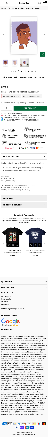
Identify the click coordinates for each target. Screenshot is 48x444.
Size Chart (35, 92)
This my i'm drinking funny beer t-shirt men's (35, 251)
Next (45, 35)
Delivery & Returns (26, 103)
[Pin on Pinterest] (25, 71)
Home (3, 8)
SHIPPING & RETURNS (12, 205)
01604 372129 (6, 305)
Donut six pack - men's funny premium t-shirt (12, 251)
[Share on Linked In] (28, 71)
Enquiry (41, 103)
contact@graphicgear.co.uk (12, 308)
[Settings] (39, 3)
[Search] (7, 3)
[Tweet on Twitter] (22, 71)
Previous (3, 35)
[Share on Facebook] (18, 71)
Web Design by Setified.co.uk (24, 434)
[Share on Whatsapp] (32, 71)
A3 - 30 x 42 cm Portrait (31, 96)
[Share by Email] (35, 71)
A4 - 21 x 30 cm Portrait (11, 96)
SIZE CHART (8, 198)
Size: (20, 92)
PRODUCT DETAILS (11, 156)
